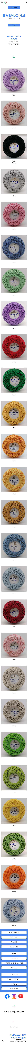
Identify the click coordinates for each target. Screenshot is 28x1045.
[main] (14, 16)
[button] (2, 2)
